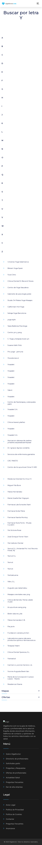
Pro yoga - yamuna (15, 352)
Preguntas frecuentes (14, 782)
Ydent (10, 390)
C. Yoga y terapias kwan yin (18, 339)
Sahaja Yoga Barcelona (17, 313)
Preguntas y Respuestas (15, 768)
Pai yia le (11, 626)
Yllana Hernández (15, 492)
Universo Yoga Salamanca (18, 262)
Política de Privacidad (15, 810)
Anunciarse (10, 828)
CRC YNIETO (13, 461)
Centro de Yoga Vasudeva (18, 287)
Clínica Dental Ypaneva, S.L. (19, 652)
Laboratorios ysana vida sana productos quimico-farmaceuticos (21, 639)
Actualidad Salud (13, 777)
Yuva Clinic (12, 275)
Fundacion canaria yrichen (18, 633)
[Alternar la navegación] (37, 3)
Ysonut (10, 562)
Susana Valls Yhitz (15, 345)
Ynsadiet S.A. (13, 409)
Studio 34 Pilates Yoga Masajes (20, 300)
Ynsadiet (11, 364)
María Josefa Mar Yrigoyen (18, 498)
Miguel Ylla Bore (14, 485)
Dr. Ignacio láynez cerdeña (18, 448)
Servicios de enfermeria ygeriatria (21, 454)
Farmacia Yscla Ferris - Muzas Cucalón (19, 524)
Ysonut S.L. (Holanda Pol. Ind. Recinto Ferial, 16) (23, 549)
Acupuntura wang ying (17, 607)
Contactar (10, 819)
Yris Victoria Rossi (14, 530)
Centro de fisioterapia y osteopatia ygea (22, 403)
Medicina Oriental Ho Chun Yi (19, 479)
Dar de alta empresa (14, 787)
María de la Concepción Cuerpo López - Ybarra (21, 678)
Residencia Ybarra (15, 684)
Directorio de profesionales (17, 759)
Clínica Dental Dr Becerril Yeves (20, 281)
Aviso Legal (10, 805)
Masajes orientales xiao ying (19, 594)
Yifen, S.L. (11, 582)
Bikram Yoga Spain (15, 268)
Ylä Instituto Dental (15, 543)
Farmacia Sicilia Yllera (16, 511)
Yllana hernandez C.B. (16, 620)
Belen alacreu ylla (15, 614)
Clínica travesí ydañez (16, 422)
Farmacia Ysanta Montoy (18, 517)
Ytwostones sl (13, 358)
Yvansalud (12, 659)
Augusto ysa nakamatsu (17, 588)
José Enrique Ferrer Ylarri (18, 537)
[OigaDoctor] (14, 3)
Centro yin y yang (15, 332)
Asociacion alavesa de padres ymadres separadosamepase (19, 441)
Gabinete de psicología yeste (19, 294)
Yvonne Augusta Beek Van (18, 671)
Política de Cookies (14, 814)
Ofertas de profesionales (16, 773)
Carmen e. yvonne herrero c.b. (20, 665)
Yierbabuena (13, 575)
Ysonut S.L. (12, 556)
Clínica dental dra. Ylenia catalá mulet (20, 601)
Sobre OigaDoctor (13, 754)
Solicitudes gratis (13, 763)
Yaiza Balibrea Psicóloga (17, 326)
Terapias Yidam (14, 646)
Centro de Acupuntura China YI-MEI (22, 467)
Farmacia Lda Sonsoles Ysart (19, 505)
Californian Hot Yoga (16, 307)
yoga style (12, 320)
